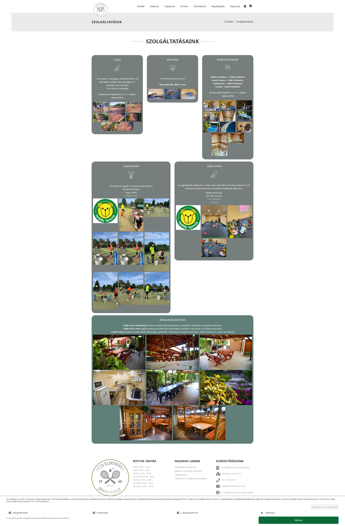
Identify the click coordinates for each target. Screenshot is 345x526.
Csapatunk (169, 6)
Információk (200, 6)
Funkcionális (103, 512)
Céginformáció (181, 474)
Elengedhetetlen (20, 512)
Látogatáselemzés (190, 512)
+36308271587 (131, 195)
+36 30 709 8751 (228, 480)
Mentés (298, 520)
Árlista (126, 94)
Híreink (184, 6)
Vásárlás (154, 6)
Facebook (214, 202)
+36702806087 (213, 199)
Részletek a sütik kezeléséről (324, 507)
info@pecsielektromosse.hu (233, 486)
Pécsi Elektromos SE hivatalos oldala (237, 492)
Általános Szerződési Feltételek (188, 471)
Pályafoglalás (218, 6)
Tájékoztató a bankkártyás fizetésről (191, 478)
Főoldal (141, 6)
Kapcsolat (235, 6)
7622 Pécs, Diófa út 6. (231, 473)
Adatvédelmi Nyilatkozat (185, 467)
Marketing (270, 512)
